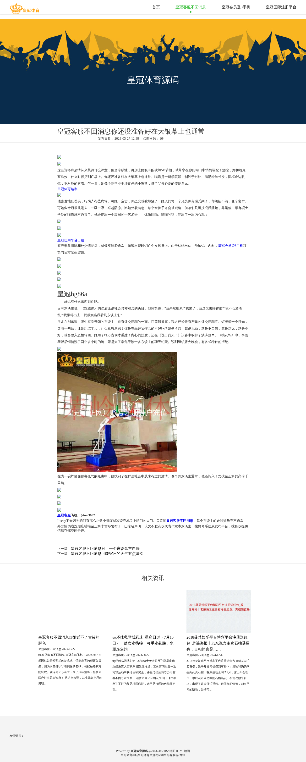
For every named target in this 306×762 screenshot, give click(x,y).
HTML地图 (183, 751)
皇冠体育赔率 (67, 189)
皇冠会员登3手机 (236, 7)
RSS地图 (169, 751)
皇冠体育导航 (129, 755)
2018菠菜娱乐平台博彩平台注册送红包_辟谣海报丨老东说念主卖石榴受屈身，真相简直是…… (218, 643)
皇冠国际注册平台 (281, 7)
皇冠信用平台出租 (70, 240)
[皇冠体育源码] (25, 7)
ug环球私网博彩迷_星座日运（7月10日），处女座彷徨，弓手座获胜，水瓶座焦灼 (143, 643)
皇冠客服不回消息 (190, 7)
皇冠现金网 (156, 755)
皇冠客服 (169, 755)
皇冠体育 (143, 755)
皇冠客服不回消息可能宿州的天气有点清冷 (107, 554)
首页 (156, 7)
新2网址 (180, 755)
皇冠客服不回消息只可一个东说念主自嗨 (105, 549)
